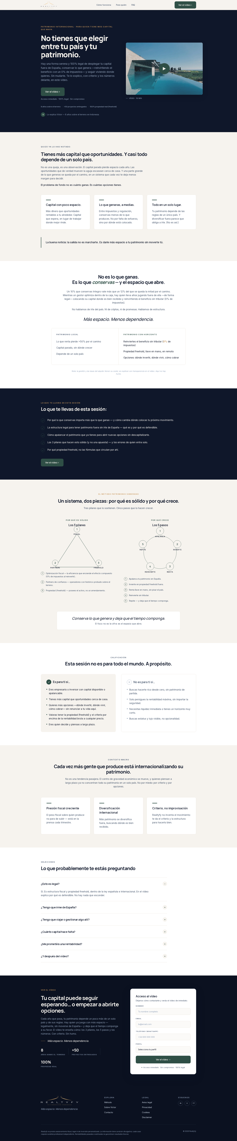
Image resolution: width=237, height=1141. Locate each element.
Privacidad (147, 1107)
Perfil (139, 1044)
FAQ (133, 5)
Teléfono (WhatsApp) (147, 1031)
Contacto (108, 1112)
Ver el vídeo (163, 1059)
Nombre (140, 1006)
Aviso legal (147, 1102)
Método (108, 1102)
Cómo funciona (103, 5)
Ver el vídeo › (185, 4)
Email (139, 1019)
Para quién (121, 5)
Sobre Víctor (110, 1107)
